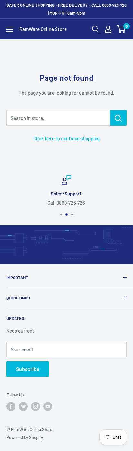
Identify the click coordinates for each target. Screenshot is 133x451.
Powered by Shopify (24, 437)
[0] (121, 29)
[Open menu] (9, 29)
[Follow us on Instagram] (35, 406)
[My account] (108, 29)
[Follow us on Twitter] (23, 406)
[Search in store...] (118, 118)
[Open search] (95, 29)
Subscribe (27, 369)
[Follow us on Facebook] (10, 406)
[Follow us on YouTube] (47, 406)
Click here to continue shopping (66, 138)
